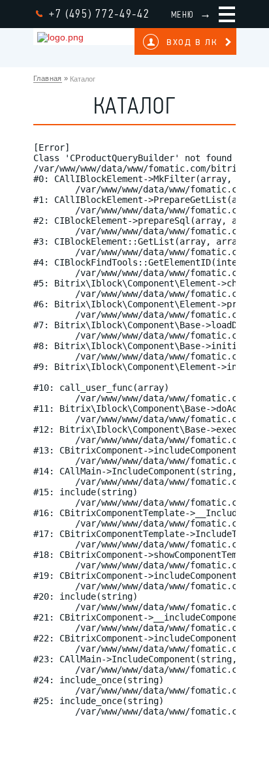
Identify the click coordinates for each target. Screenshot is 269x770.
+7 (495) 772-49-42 (99, 13)
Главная (47, 78)
